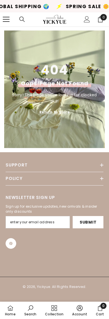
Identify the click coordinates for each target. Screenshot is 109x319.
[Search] (22, 19)
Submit (88, 222)
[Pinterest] (11, 243)
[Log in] (87, 19)
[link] (30, 310)
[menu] (6, 19)
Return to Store (54, 112)
